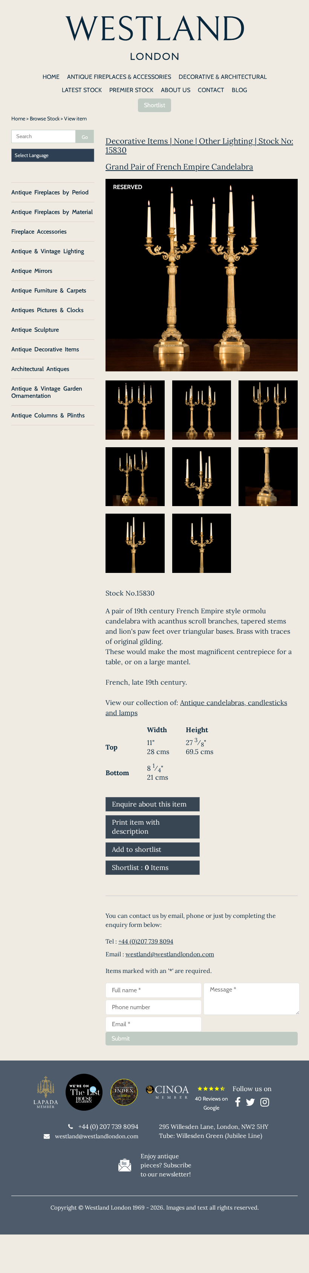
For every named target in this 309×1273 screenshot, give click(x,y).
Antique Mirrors (31, 270)
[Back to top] (293, 1257)
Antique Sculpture (35, 329)
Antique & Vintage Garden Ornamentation (46, 392)
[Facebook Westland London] (239, 1103)
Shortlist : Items (140, 867)
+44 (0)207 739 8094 (145, 941)
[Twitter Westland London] (252, 1103)
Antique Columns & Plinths (48, 415)
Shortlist (154, 105)
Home (18, 118)
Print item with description (136, 827)
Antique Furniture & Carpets (48, 290)
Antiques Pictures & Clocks (47, 310)
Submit (121, 1038)
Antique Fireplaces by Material (52, 212)
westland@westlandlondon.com (169, 954)
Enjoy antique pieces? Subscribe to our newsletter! (166, 1165)
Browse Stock (45, 118)
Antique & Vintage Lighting (47, 251)
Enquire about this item (149, 804)
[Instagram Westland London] (264, 1103)
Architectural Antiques (40, 369)
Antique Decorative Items (45, 349)
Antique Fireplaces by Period (50, 192)
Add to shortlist (136, 849)
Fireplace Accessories (39, 231)
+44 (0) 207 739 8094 (108, 1126)
